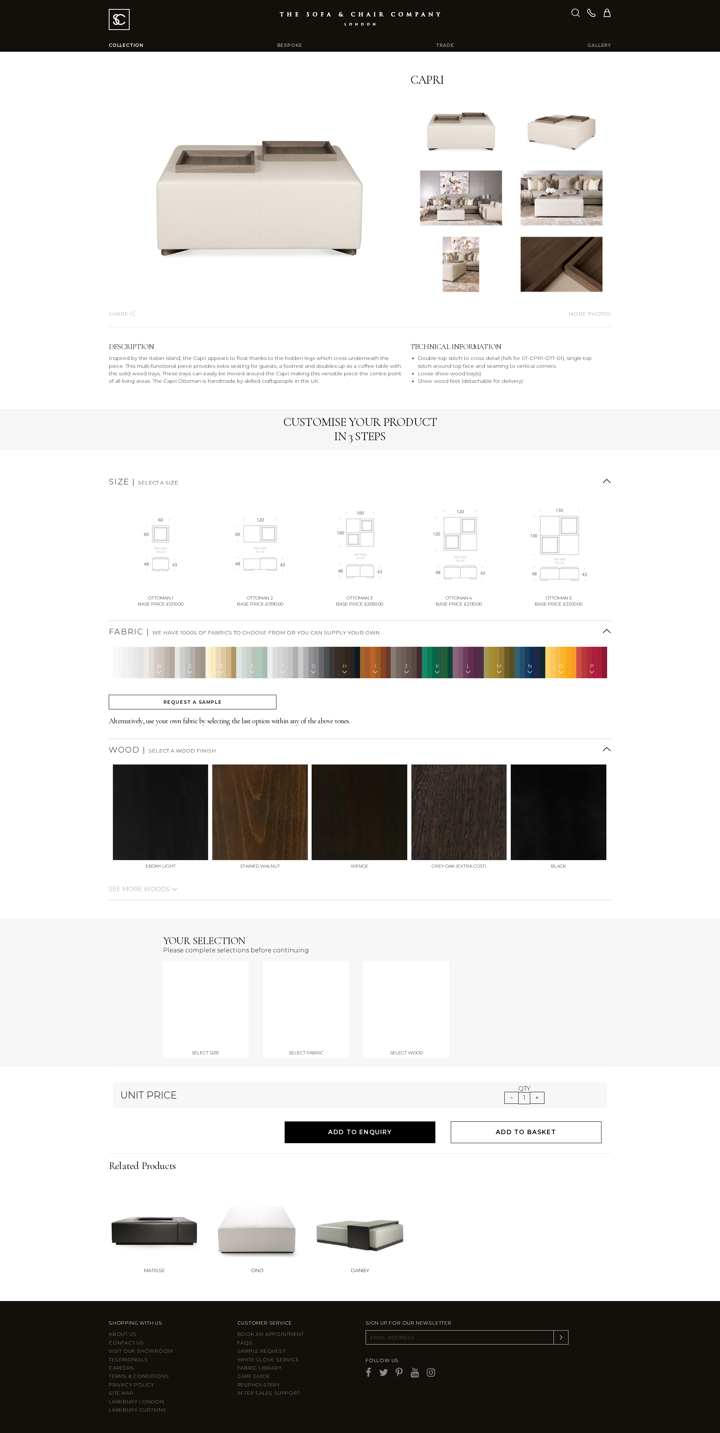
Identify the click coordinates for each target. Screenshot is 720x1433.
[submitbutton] (561, 1337)
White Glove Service (268, 1360)
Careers (121, 1368)
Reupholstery (259, 1385)
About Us (122, 1334)
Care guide (253, 1376)
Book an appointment (270, 1334)
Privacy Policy (131, 1385)
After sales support (268, 1393)
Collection (126, 45)
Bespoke (290, 45)
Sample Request (261, 1351)
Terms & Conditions (139, 1376)
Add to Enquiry (360, 1132)
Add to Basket (526, 1132)
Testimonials (128, 1360)
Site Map (121, 1393)
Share (119, 313)
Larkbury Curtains (137, 1410)
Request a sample (193, 702)
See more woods (140, 889)
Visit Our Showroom (140, 1351)
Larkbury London (136, 1402)
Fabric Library (259, 1368)
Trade (445, 45)
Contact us (126, 1343)
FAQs (245, 1343)
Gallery (599, 45)
